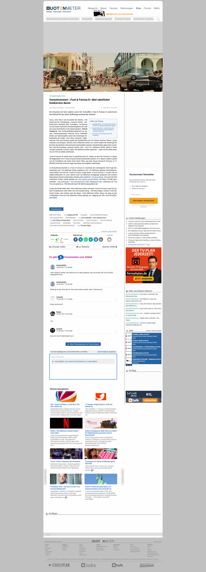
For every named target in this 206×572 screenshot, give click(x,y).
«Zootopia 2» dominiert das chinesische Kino (142, 295)
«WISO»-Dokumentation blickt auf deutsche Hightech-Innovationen (143, 225)
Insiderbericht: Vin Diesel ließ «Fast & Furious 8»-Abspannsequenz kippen (104, 125)
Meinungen (127, 8)
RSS (46, 546)
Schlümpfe (66, 223)
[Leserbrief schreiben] (109, 239)
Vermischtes (82, 548)
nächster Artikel (109, 247)
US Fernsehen (81, 559)
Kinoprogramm (135, 559)
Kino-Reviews (117, 550)
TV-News (81, 546)
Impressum (150, 556)
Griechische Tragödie (143, 18)
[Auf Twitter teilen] (80, 239)
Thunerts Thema (122, 18)
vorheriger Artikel (58, 247)
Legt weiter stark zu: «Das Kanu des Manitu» (143, 309)
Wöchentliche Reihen (102, 546)
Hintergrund (65, 546)
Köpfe (80, 553)
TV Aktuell (56, 559)
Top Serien (155, 559)
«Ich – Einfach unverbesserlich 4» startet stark (143, 314)
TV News (88, 559)
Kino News (50, 559)
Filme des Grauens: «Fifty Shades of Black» (143, 238)
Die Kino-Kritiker (134, 548)
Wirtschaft (82, 550)
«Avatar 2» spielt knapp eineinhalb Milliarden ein (140, 324)
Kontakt (149, 550)
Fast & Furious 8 (106, 220)
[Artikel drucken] (100, 239)
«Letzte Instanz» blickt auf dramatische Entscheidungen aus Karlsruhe (141, 234)
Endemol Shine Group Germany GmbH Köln (145, 336)
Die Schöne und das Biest (60, 220)
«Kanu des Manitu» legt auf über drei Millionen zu (143, 305)
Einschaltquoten (95, 559)
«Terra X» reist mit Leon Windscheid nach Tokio (144, 221)
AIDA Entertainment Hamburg (147, 361)
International (82, 551)
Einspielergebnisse (135, 550)
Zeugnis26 (87, 18)
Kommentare (56, 209)
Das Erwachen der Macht (98, 215)
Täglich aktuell (100, 550)
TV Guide (103, 559)
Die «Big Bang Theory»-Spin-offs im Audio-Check (144, 231)
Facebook (48, 553)
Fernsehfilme (117, 559)
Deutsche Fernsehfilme (146, 559)
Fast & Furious (78, 220)
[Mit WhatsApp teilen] (85, 239)
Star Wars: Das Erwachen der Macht (62, 225)
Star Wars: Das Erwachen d (92, 223)
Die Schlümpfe (71, 218)
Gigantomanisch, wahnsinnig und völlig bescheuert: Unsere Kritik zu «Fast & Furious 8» (103, 129)
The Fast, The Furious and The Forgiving (102, 134)
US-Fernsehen (83, 555)
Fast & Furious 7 (92, 220)
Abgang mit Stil (71, 215)
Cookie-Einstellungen (153, 554)
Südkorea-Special (103, 18)
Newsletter (48, 548)
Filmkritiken (73, 559)
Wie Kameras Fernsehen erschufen (63, 18)
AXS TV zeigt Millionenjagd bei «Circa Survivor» (144, 228)
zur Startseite (83, 247)
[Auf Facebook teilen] (75, 239)
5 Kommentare (70, 108)
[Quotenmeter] (63, 9)
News (103, 8)
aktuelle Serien (126, 559)
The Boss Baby (84, 225)
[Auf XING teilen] (90, 239)
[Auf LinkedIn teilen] (95, 239)
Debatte (115, 546)
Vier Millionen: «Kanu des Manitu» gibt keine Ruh (141, 300)
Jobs (148, 548)
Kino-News (133, 546)
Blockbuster (110, 559)
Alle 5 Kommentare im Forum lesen (83, 344)
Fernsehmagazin (65, 559)
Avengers (84, 215)
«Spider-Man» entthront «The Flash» (142, 319)
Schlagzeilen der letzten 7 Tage (139, 244)
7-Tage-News (48, 551)
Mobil (46, 550)
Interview (64, 550)
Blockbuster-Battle (135, 551)
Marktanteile (99, 548)
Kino (138, 8)
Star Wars (76, 223)
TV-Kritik (115, 548)
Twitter (47, 555)
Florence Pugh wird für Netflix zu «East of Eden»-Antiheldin (144, 241)
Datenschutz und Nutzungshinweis (152, 552)
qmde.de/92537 (112, 231)
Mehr (157, 8)
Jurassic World (55, 223)
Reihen (64, 548)
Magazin (93, 8)
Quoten (114, 8)
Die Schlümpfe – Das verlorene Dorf (92, 218)
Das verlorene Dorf (56, 218)
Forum (147, 8)
